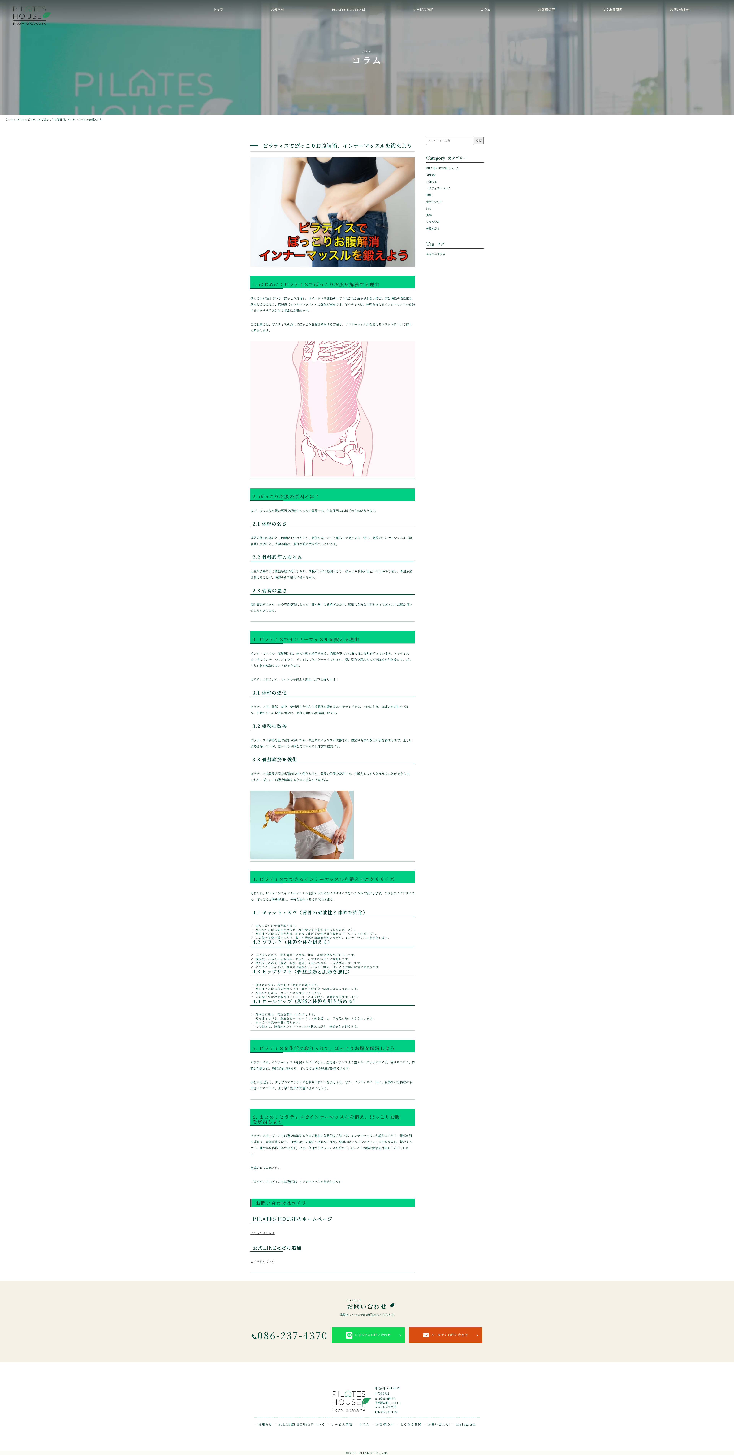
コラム (486, 9)
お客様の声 (546, 9)
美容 (429, 215)
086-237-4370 (292, 1335)
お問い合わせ (680, 9)
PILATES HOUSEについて (442, 168)
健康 (429, 195)
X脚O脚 (431, 175)
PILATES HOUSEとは (349, 9)
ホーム (9, 119)
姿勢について (434, 202)
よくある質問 (612, 9)
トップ (219, 9)
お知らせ (277, 9)
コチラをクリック (262, 1233)
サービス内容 (423, 9)
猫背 (429, 208)
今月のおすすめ (435, 254)
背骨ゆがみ (433, 222)
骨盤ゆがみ (433, 228)
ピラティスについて (438, 188)
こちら (276, 1168)
